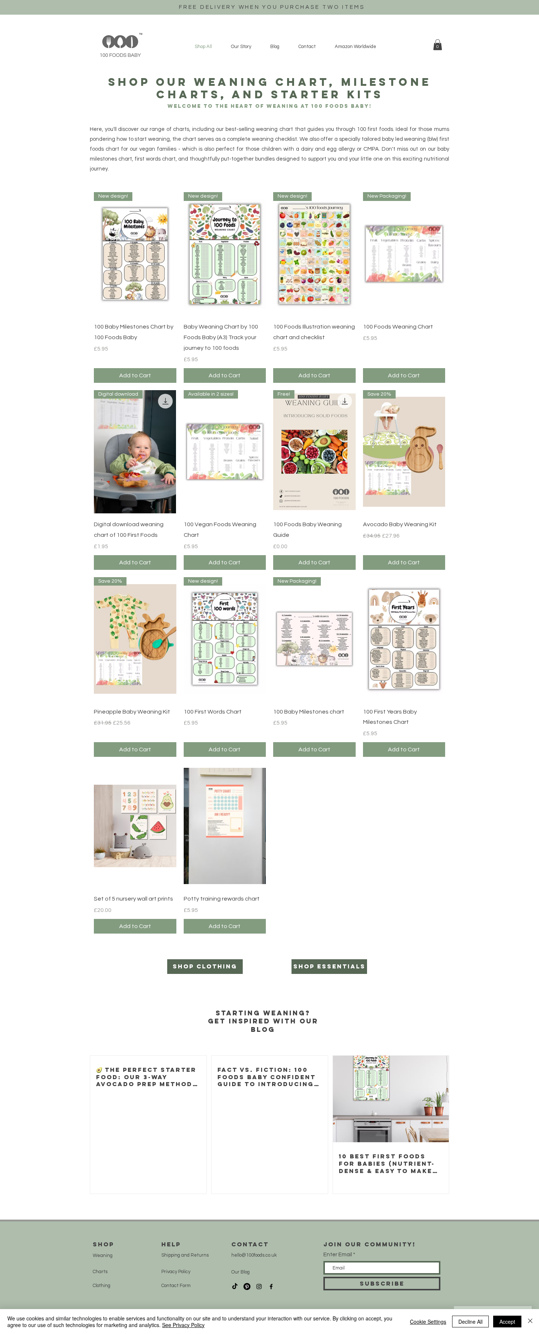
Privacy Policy (175, 1271)
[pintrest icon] (246, 1286)
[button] (437, 44)
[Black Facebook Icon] (271, 1286)
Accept (507, 1321)
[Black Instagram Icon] (259, 1286)
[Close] (530, 1321)
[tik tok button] (234, 1286)
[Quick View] (404, 639)
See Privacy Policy (183, 1324)
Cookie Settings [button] (428, 1321)
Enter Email (337, 1254)
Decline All (470, 1321)
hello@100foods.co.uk (254, 1255)
